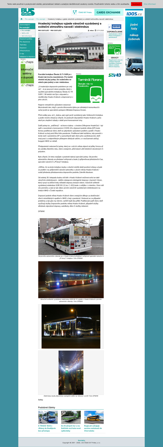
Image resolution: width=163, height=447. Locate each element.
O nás (22, 54)
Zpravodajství (25, 25)
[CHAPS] (27, 73)
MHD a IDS (25, 33)
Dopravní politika (26, 39)
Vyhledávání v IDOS (115, 34)
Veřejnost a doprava (27, 57)
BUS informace (27, 36)
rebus (91, 30)
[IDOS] (134, 42)
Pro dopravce (25, 42)
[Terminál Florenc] (114, 49)
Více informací (150, 4)
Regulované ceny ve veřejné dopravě (116, 60)
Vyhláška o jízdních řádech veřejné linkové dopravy (115, 64)
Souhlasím (136, 4)
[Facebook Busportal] (114, 26)
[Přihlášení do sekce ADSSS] (114, 75)
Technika (23, 45)
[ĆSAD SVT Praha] (97, 12)
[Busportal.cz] (28, 11)
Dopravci (23, 48)
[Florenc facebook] (90, 89)
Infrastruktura (25, 51)
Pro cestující (29, 19)
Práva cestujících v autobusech (115, 36)
